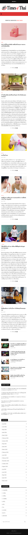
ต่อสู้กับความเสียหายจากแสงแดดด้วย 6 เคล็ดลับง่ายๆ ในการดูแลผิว (13, 198)
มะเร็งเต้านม (4, 155)
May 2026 (4, 429)
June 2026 (4, 426)
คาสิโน (14, 501)
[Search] (26, 14)
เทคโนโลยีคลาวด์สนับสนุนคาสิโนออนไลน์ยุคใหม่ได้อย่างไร (13, 409)
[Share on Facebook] (12, 67)
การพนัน (14, 493)
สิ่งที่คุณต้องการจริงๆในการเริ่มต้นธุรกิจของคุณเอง (13, 309)
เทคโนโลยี (14, 515)
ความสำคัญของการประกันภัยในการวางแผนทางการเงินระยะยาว (17, 360)
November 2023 (5, 460)
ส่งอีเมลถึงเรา (14, 1)
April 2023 (4, 477)
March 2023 (4, 480)
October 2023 (5, 463)
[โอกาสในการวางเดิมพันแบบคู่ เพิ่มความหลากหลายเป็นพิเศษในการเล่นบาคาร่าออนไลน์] (5, 345)
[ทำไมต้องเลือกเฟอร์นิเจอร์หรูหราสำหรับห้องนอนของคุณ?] (14, 82)
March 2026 (4, 435)
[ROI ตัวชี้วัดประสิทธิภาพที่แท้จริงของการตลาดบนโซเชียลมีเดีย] (14, 31)
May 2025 (4, 443)
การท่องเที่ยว (14, 490)
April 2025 (4, 446)
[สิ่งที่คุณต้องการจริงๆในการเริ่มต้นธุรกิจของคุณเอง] (14, 295)
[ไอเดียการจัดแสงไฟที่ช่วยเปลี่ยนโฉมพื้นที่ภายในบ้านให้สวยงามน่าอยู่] (5, 377)
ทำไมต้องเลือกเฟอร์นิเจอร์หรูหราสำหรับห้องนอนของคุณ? (13, 95)
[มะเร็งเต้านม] (14, 142)
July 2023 (4, 469)
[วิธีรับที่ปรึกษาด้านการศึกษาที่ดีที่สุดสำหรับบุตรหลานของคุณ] (14, 233)
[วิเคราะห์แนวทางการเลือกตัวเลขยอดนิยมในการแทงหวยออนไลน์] (5, 369)
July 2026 (4, 423)
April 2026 (4, 432)
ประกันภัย (14, 510)
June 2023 (4, 472)
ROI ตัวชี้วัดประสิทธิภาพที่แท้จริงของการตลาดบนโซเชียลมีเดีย (13, 45)
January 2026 (5, 440)
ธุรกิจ (14, 504)
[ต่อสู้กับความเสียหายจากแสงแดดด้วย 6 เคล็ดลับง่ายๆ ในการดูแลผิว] (14, 184)
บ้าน (14, 507)
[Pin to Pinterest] (15, 67)
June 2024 (4, 455)
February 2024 (5, 458)
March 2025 (4, 449)
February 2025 (5, 452)
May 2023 (4, 475)
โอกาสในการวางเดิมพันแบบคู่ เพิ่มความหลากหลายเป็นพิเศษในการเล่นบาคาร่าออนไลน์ (18, 345)
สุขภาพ (14, 512)
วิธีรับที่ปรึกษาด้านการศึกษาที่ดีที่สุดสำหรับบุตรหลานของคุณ (13, 247)
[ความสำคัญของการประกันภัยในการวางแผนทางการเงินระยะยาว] (5, 361)
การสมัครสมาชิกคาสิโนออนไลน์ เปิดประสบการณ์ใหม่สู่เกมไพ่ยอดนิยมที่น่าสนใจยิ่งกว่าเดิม (17, 353)
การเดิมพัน (14, 498)
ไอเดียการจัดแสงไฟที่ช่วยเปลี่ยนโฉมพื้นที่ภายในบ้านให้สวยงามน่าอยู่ (17, 376)
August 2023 (5, 466)
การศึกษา (14, 495)
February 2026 (5, 438)
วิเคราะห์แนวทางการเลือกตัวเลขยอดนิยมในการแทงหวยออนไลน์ (17, 368)
